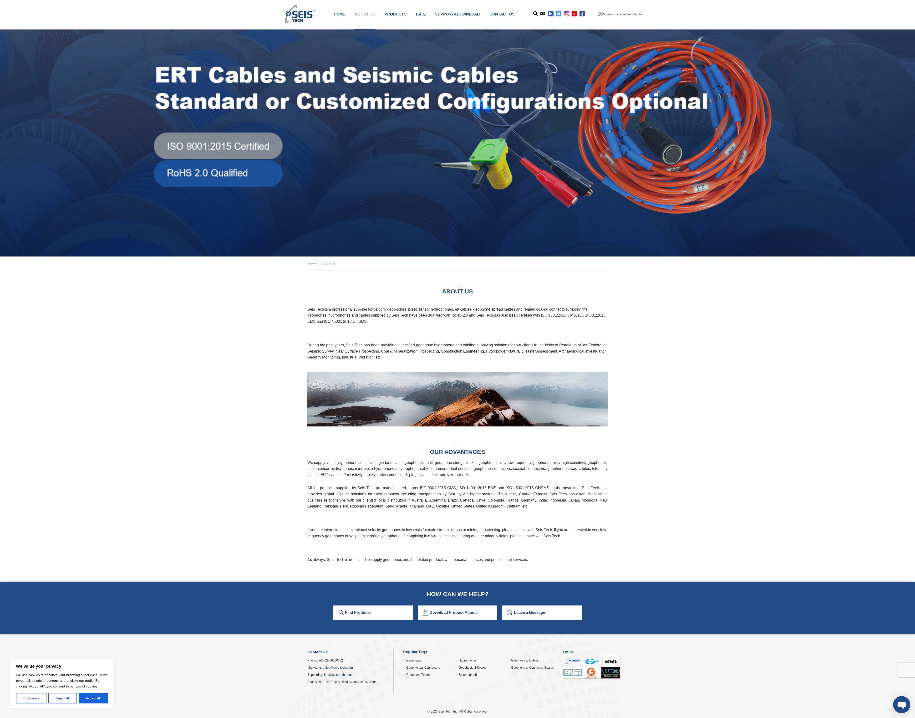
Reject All (63, 698)
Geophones (414, 660)
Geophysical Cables (525, 660)
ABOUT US (365, 14)
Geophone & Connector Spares (532, 667)
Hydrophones (468, 660)
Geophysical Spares (473, 667)
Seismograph (468, 675)
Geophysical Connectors (423, 667)
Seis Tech (552, 536)
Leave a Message (529, 612)
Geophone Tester (418, 675)
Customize (31, 698)
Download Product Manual (454, 612)
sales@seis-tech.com (338, 667)
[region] (62, 683)
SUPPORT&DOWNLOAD (457, 14)
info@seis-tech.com (338, 675)
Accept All (93, 698)
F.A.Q (421, 14)
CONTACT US (502, 14)
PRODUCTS (396, 14)
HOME (339, 14)
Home (311, 264)
